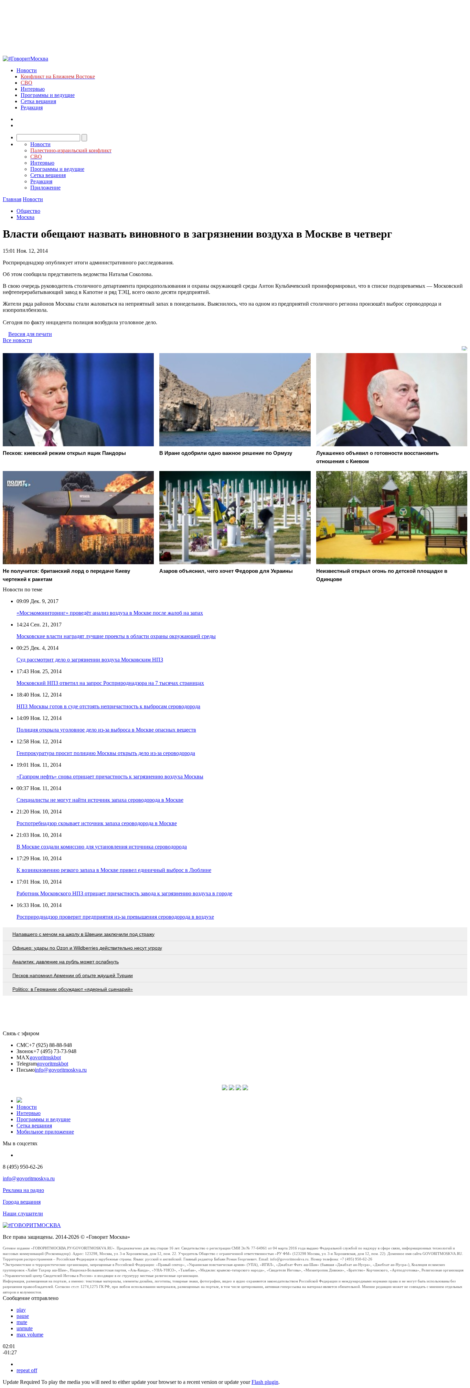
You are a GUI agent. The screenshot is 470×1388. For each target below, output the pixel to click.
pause (23, 1316)
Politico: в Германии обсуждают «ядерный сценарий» (72, 989)
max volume (30, 1334)
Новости (27, 70)
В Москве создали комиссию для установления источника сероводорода (102, 847)
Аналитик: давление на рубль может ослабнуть (65, 961)
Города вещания (22, 1202)
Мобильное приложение (45, 1132)
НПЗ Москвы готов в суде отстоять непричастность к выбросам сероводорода (108, 706)
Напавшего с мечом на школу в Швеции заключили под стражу (83, 934)
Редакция (32, 107)
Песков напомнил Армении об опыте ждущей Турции (72, 975)
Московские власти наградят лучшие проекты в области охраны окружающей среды (116, 636)
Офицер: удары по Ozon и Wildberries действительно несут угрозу (87, 948)
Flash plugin (265, 1382)
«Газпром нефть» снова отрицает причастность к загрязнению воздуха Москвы (110, 776)
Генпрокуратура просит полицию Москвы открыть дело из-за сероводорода (106, 753)
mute (22, 1322)
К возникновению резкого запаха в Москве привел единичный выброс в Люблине (114, 870)
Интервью (33, 89)
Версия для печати (30, 334)
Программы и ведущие (48, 95)
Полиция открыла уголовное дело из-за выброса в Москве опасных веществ (106, 730)
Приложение (45, 187)
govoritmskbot (45, 1057)
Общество (28, 211)
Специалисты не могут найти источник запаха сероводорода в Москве (100, 800)
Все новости (17, 340)
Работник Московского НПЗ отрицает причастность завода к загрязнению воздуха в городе (124, 893)
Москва (25, 217)
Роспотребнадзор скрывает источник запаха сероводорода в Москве (97, 823)
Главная (12, 199)
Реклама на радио (23, 1190)
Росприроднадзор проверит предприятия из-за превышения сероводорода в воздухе (115, 917)
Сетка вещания (38, 101)
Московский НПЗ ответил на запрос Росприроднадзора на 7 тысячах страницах (110, 683)
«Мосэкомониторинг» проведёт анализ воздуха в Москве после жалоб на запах (110, 613)
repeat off (27, 1370)
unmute (25, 1328)
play (21, 1310)
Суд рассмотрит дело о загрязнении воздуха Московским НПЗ (90, 660)
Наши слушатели (23, 1213)
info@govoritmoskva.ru (61, 1070)
